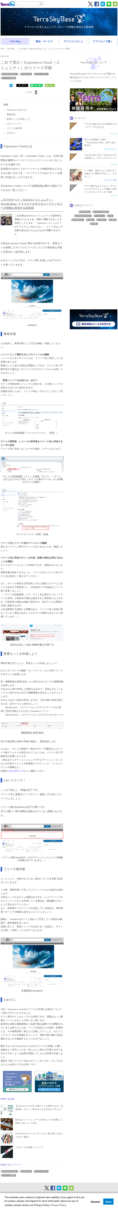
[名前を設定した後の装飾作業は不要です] (32, 632)
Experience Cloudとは (17, 110)
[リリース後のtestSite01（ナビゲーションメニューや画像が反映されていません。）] (32, 838)
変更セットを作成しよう (18, 119)
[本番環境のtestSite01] (32, 962)
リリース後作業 (14, 128)
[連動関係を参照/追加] (32, 725)
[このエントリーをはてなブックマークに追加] (11, 85)
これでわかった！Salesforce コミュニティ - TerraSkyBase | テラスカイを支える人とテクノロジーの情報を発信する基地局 (32, 204)
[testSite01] (32, 296)
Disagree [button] (95, 1201)
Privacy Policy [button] (58, 1205)
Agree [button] (108, 1201)
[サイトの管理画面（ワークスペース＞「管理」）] (32, 415)
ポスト (24, 85)
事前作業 (11, 114)
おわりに (11, 133)
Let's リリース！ (14, 124)
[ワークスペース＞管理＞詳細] (32, 509)
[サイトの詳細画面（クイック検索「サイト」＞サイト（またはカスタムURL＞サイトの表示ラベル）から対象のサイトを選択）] (32, 464)
